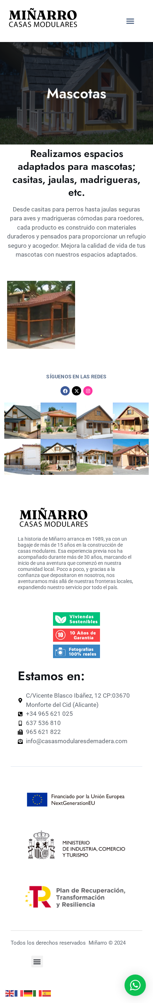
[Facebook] (65, 390)
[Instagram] (88, 390)
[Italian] (37, 993)
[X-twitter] (76, 390)
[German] (28, 993)
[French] (19, 993)
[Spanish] (47, 993)
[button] (130, 21)
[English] (10, 993)
